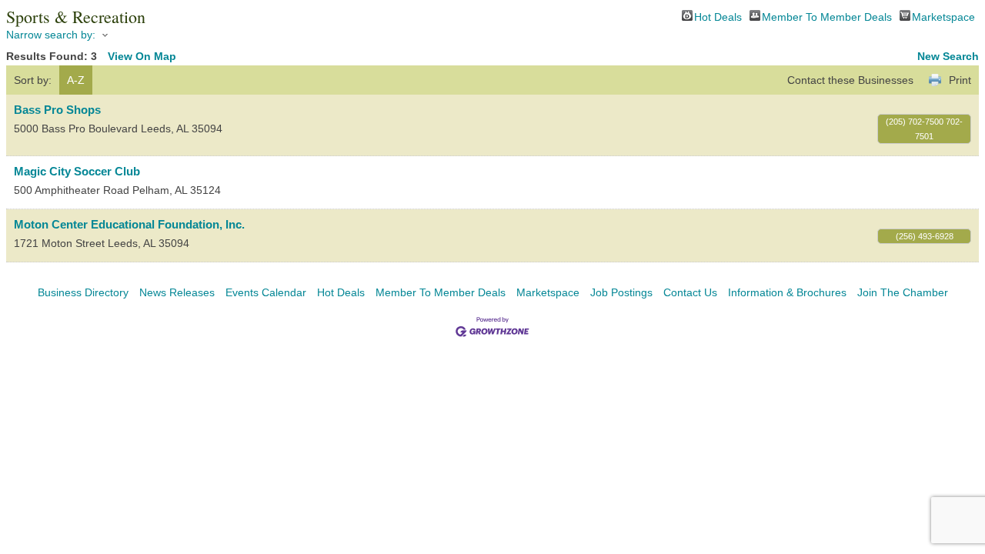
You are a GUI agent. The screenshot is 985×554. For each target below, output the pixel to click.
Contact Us (690, 292)
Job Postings (621, 292)
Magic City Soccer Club (77, 171)
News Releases (177, 292)
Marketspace (943, 16)
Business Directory (83, 292)
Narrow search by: (50, 34)
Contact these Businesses (850, 80)
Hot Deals (718, 16)
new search (948, 56)
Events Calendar (265, 292)
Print (960, 80)
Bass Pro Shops (57, 109)
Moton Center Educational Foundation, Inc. (129, 224)
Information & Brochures (787, 292)
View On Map (142, 56)
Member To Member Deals (827, 16)
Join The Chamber (902, 292)
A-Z (76, 80)
